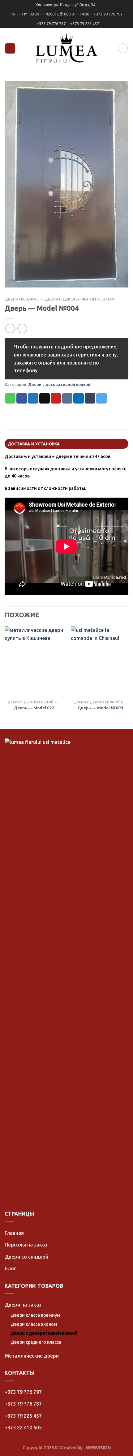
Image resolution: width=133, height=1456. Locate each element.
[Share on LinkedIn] (78, 398)
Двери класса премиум (35, 1315)
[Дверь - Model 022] (34, 661)
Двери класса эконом (34, 1324)
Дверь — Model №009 (100, 707)
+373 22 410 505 (23, 1427)
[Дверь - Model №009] (100, 661)
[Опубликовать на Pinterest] (56, 398)
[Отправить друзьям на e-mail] (44, 398)
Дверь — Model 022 (34, 707)
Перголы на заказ (26, 1244)
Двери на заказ (22, 298)
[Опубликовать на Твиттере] (33, 398)
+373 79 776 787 (51, 23)
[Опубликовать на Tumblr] (90, 398)
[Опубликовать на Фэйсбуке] (21, 398)
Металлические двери (32, 1356)
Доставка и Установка (34, 444)
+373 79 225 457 (84, 23)
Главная (14, 1233)
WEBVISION (98, 1447)
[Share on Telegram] (101, 398)
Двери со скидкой (26, 1256)
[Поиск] (123, 48)
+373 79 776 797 (107, 14)
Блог (10, 1268)
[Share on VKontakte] (67, 398)
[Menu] (10, 48)
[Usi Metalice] (66, 48)
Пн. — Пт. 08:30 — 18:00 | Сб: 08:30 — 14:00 (50, 14)
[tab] (66, 444)
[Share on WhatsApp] (10, 398)
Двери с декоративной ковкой (79, 298)
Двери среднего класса (36, 1342)
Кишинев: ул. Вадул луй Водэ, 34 (65, 4)
